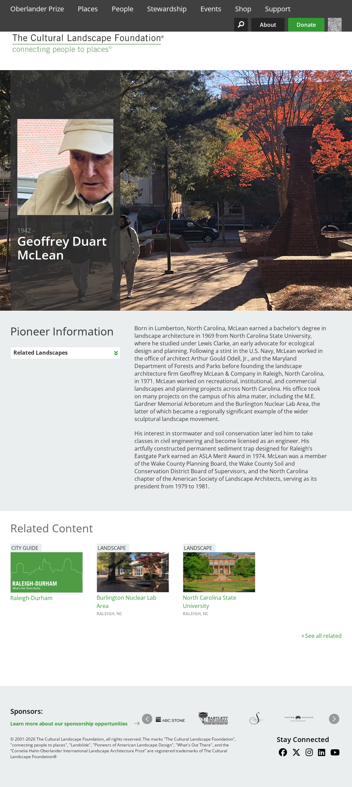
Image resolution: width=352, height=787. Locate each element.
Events (210, 8)
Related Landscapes (40, 352)
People (122, 8)
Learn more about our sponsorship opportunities (69, 723)
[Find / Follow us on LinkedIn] (321, 753)
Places (88, 8)
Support (277, 8)
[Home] (335, 29)
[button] (241, 25)
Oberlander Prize (37, 8)
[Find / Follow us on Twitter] (296, 753)
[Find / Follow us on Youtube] (335, 753)
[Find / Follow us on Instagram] (309, 753)
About (268, 25)
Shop (243, 8)
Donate (306, 25)
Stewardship (167, 8)
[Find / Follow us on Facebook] (283, 753)
